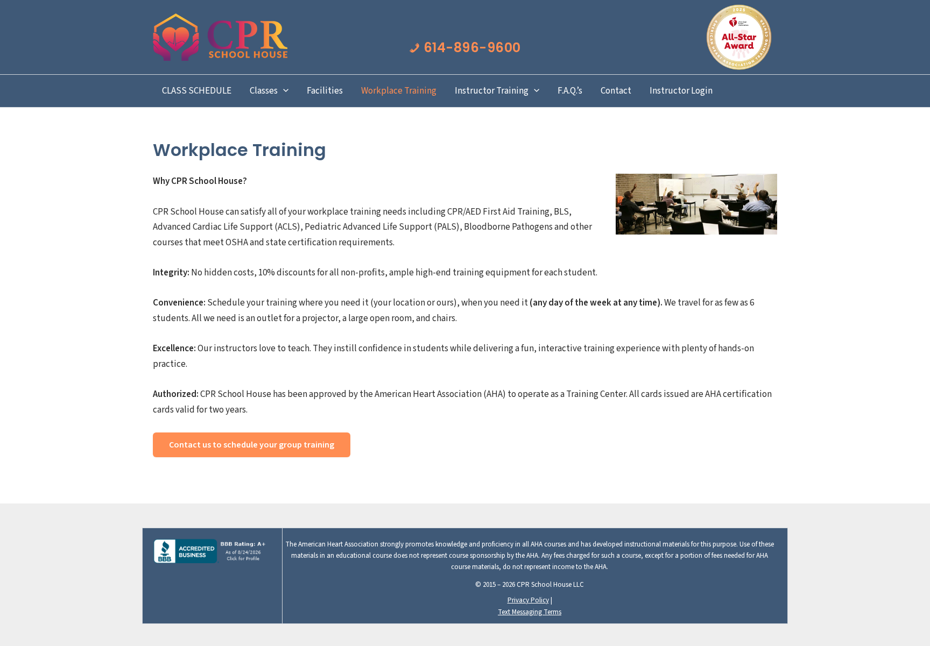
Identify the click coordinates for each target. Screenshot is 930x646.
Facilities (325, 90)
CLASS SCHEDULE (196, 90)
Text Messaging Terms (529, 612)
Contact (616, 90)
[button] (283, 91)
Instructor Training (492, 90)
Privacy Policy (528, 600)
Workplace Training (398, 90)
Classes (264, 90)
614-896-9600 (470, 47)
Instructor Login (681, 90)
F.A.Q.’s (570, 90)
